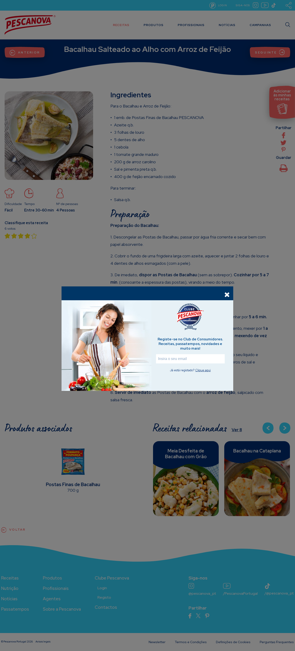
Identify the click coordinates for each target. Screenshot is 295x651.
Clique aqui (203, 370)
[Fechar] (227, 294)
